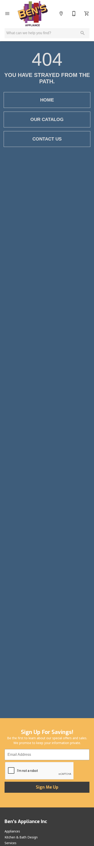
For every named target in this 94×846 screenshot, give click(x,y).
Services (10, 843)
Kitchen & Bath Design (21, 837)
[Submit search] (83, 33)
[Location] (61, 13)
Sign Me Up (47, 787)
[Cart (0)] (86, 13)
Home (47, 99)
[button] (7, 13)
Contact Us (47, 138)
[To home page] (32, 13)
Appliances (12, 831)
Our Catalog (47, 119)
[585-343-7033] (73, 13)
